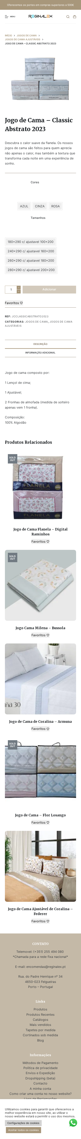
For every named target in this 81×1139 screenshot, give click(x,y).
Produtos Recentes (40, 1014)
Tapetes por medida (40, 1030)
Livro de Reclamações (40, 1099)
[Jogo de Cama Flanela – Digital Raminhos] (40, 486)
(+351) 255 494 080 (49, 952)
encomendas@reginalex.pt (46, 967)
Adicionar (49, 289)
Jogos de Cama (36, 321)
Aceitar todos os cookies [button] (23, 1130)
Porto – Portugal (40, 987)
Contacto (40, 1083)
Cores (35, 182)
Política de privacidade (40, 1068)
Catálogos (40, 1020)
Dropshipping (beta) (40, 1078)
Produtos (40, 1009)
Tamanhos (38, 218)
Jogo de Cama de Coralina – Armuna (40, 721)
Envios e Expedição (40, 1073)
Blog (40, 1040)
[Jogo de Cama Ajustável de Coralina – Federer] (40, 866)
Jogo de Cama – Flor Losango (40, 815)
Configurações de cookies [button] (23, 1123)
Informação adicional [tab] (40, 352)
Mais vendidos (40, 1025)
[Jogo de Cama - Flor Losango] (40, 772)
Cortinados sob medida (40, 1035)
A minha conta (40, 1089)
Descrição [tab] (40, 344)
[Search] (67, 16)
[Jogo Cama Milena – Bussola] (40, 585)
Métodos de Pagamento (40, 1063)
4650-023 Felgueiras (40, 982)
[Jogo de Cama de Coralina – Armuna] (40, 678)
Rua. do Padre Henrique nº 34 (40, 976)
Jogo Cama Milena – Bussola (40, 628)
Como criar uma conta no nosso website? (40, 1094)
